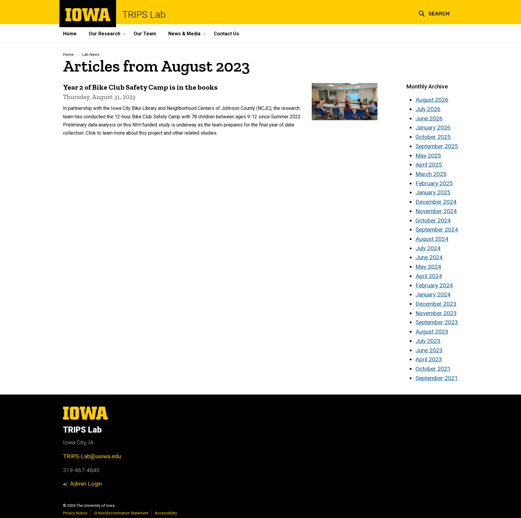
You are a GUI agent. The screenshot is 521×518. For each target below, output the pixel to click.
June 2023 (429, 350)
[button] (434, 13)
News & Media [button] (184, 34)
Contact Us (226, 34)
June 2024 (429, 257)
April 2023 (428, 359)
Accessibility (166, 513)
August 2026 (431, 99)
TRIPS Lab (144, 14)
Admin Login (86, 483)
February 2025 (434, 183)
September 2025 (436, 146)
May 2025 (428, 155)
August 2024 (431, 238)
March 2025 (431, 174)
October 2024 (433, 220)
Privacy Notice (75, 513)
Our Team (145, 34)
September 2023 (436, 322)
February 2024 (434, 285)
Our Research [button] (104, 34)
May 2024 (428, 266)
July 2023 (427, 340)
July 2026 (427, 109)
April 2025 (428, 164)
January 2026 (432, 127)
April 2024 (428, 276)
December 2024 (435, 201)
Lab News (90, 54)
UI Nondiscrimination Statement (121, 513)
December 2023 (435, 303)
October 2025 (433, 136)
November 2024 (436, 211)
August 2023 (431, 331)
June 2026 (429, 118)
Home (70, 34)
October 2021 (433, 368)
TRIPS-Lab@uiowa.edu (92, 456)
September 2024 (436, 229)
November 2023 (436, 313)
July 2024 (427, 248)
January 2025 (432, 192)
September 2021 (436, 378)
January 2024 (432, 294)
